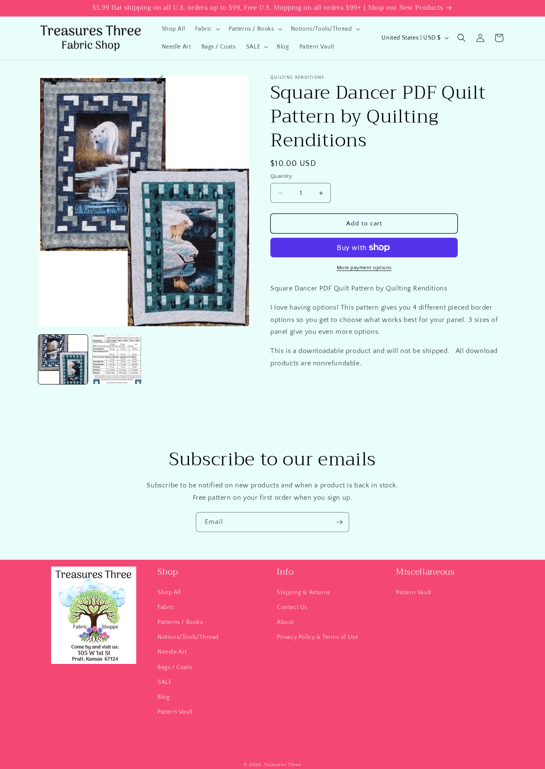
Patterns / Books (180, 621)
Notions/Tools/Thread (188, 636)
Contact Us (292, 607)
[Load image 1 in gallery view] (63, 359)
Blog (163, 696)
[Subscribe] (339, 522)
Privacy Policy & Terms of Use (317, 636)
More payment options (364, 268)
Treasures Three (282, 764)
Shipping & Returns (303, 592)
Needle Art (172, 652)
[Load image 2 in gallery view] (116, 359)
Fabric (166, 607)
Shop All (169, 592)
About (285, 621)
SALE (165, 681)
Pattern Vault (175, 711)
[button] (207, 29)
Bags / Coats (175, 667)
